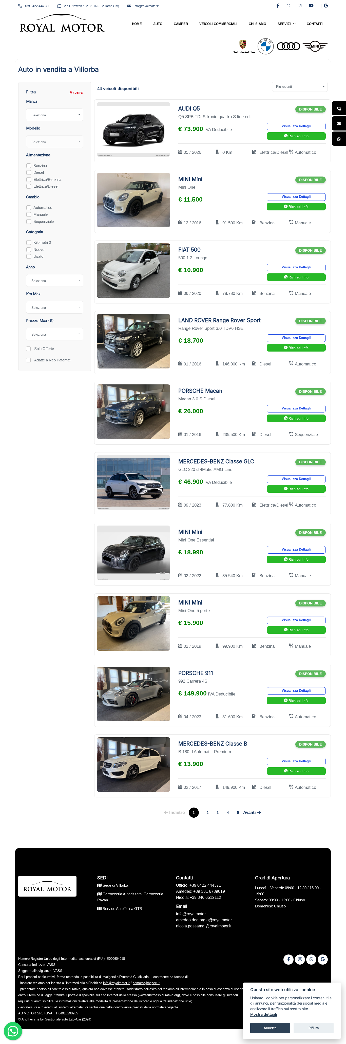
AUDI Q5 (189, 108)
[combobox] (54, 114)
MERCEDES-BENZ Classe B (212, 744)
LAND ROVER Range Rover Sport (219, 320)
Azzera (76, 92)
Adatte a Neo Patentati (52, 360)
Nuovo (38, 249)
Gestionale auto (56, 1019)
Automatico (42, 207)
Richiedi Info (298, 136)
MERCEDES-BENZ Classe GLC (216, 461)
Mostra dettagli (263, 1014)
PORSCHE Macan (200, 391)
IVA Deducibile (218, 129)
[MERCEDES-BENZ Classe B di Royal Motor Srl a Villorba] (133, 764)
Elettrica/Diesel (45, 186)
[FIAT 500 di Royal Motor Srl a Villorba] (133, 270)
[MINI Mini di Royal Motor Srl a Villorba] (133, 200)
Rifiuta (314, 1028)
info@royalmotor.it (146, 6)
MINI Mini (190, 179)
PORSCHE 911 (195, 673)
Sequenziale (43, 221)
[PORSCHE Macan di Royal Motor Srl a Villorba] (133, 411)
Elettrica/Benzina (47, 179)
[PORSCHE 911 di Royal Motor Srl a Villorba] (133, 693)
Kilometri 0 (42, 242)
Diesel (38, 172)
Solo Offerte (43, 348)
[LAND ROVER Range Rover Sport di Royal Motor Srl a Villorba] (133, 341)
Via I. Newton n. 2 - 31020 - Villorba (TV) (91, 6)
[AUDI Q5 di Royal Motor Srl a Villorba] (133, 129)
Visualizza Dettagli (296, 126)
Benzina (40, 165)
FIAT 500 (189, 250)
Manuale (40, 214)
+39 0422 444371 (37, 6)
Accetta (270, 1028)
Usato (38, 256)
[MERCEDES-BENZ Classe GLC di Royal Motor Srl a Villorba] (133, 482)
